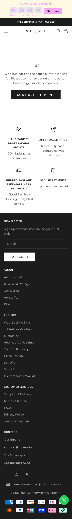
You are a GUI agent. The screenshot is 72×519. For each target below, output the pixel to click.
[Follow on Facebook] (6, 474)
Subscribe (19, 256)
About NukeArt (14, 277)
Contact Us (12, 290)
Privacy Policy (14, 414)
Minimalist (11, 336)
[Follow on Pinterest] (27, 474)
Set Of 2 (9, 362)
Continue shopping (36, 94)
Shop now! (53, 11)
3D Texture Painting (18, 329)
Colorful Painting (16, 349)
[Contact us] (64, 500)
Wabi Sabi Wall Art (17, 322)
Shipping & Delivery (18, 394)
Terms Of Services (16, 421)
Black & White (14, 356)
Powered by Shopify (48, 493)
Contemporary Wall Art (20, 376)
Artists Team (13, 297)
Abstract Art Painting (19, 342)
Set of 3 (9, 369)
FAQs (8, 408)
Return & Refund (15, 401)
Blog (7, 304)
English (56, 484)
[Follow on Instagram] (16, 474)
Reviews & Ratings (17, 284)
